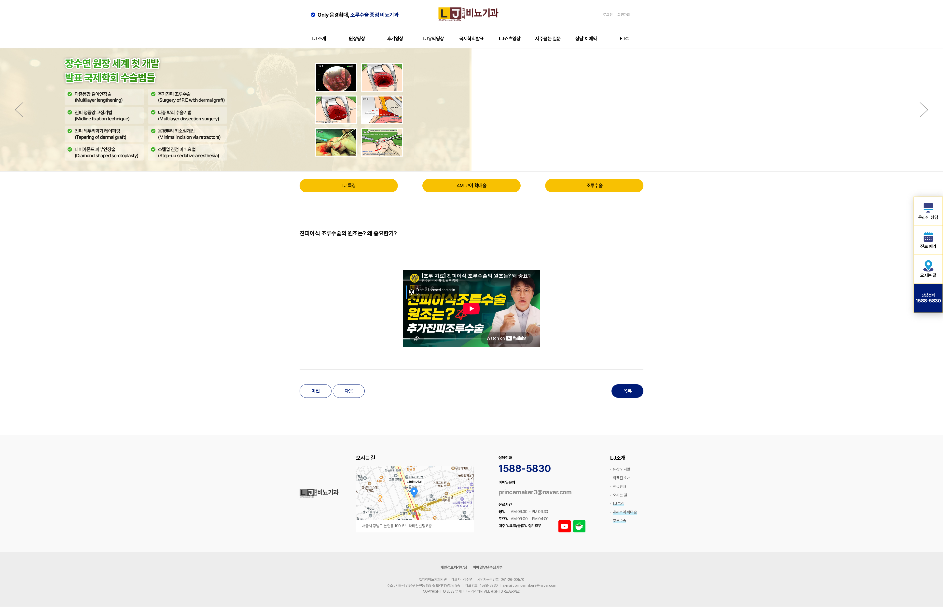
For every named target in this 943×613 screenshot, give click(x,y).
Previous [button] (19, 109)
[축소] (467, 498)
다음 (349, 391)
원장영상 (357, 39)
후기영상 (395, 39)
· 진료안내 (618, 486)
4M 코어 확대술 (471, 185)
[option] (471, 109)
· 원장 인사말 (620, 469)
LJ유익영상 (433, 39)
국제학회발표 (471, 39)
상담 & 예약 (586, 39)
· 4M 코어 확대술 (623, 512)
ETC (624, 39)
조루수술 (594, 185)
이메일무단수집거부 (488, 567)
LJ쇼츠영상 (509, 39)
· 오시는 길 (618, 495)
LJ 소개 (319, 39)
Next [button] (923, 109)
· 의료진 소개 (620, 478)
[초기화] (467, 508)
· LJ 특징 (617, 503)
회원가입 (623, 15)
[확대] (467, 490)
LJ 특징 (349, 185)
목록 (627, 391)
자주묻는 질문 (548, 39)
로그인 (607, 15)
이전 (315, 391)
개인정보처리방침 (453, 567)
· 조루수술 (618, 520)
